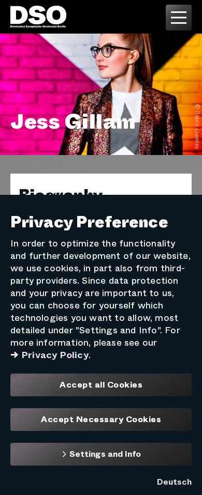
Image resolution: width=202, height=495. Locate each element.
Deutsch (174, 481)
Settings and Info (104, 453)
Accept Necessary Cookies (101, 419)
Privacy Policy (55, 355)
